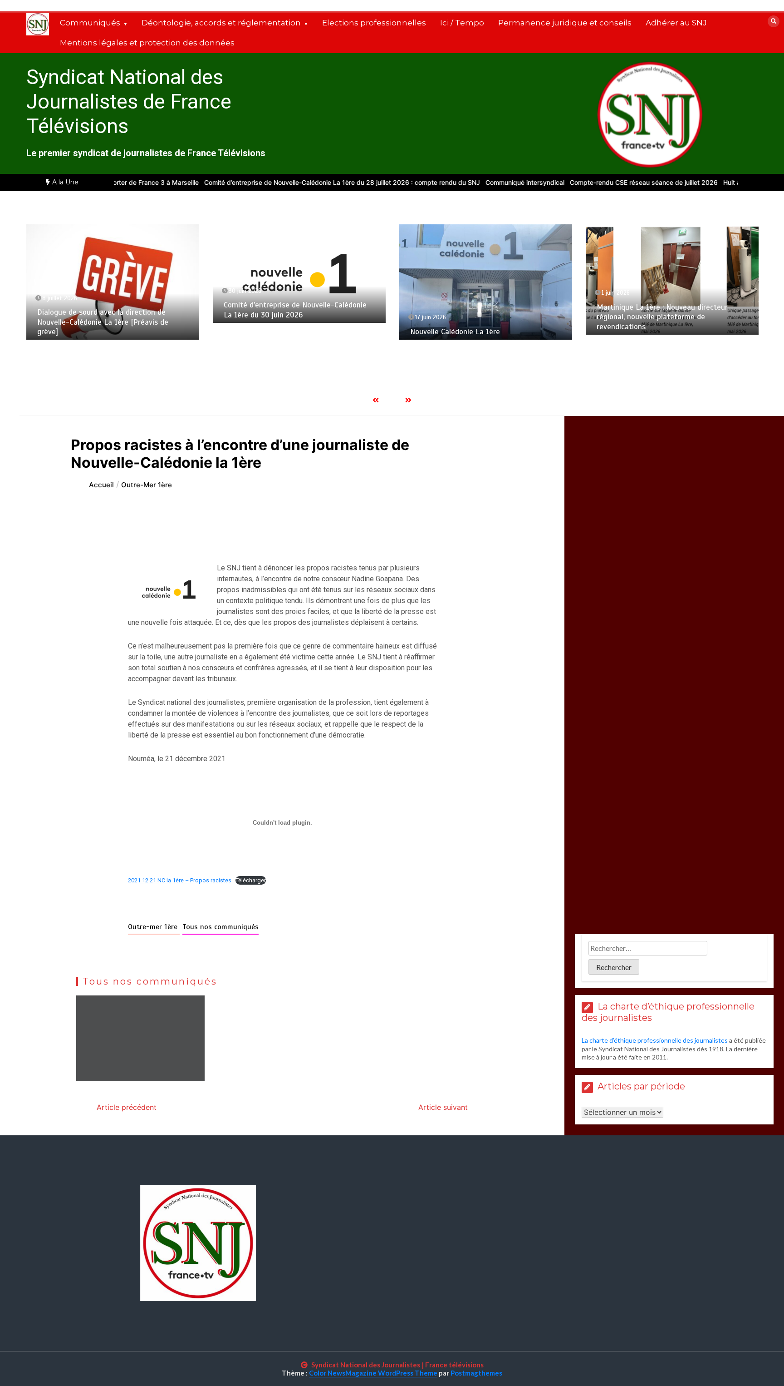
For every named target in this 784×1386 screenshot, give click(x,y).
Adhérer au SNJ (676, 22)
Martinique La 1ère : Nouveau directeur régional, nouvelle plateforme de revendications (662, 317)
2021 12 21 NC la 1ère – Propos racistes (179, 880)
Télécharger (250, 880)
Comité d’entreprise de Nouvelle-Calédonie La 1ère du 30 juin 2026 (295, 309)
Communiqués (90, 22)
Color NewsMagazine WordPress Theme (373, 1373)
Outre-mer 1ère (154, 926)
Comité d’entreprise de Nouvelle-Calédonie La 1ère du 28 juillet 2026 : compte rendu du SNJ (305, 182)
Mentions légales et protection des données (147, 42)
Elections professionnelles (374, 22)
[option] (305, 182)
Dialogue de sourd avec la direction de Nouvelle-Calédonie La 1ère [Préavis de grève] (102, 322)
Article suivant (443, 1107)
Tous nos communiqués (220, 926)
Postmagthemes (476, 1373)
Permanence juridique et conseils (565, 22)
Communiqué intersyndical (487, 182)
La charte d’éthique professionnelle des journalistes (655, 1040)
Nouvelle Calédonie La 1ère (455, 332)
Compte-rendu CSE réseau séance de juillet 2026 (607, 182)
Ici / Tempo (462, 22)
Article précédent (127, 1107)
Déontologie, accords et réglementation (221, 22)
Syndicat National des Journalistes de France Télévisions (128, 101)
